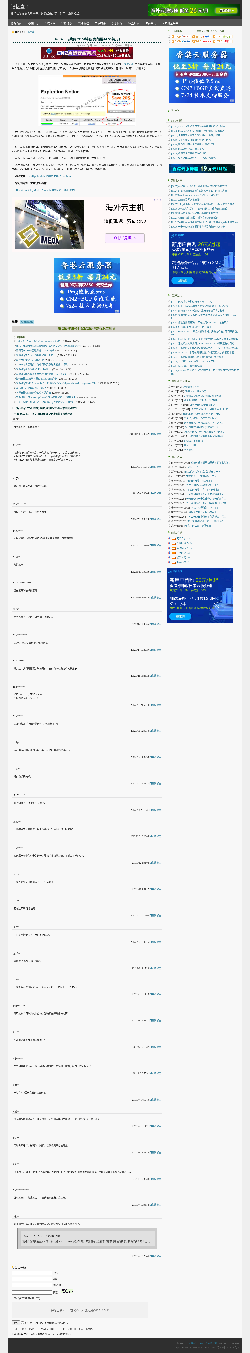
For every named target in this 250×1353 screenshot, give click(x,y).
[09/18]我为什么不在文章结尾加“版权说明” (193, 144)
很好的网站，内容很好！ (200, 480)
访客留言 (150, 23)
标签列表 (133, 23)
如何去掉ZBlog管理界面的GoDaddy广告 (36, 378)
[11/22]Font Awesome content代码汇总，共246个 (195, 195)
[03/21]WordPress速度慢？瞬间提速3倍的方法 (194, 217)
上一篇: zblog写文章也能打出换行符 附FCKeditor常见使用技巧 (44, 408)
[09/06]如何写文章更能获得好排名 (188, 153)
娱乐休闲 (117, 23)
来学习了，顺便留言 (195, 391)
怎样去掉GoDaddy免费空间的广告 (33, 392)
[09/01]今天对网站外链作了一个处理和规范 (193, 158)
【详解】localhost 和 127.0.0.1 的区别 (193, 361)
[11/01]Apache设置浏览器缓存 (186, 199)
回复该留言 (155, 434)
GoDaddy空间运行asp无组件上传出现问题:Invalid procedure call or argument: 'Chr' (56, 383)
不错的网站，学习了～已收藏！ (204, 489)
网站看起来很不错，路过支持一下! (203, 471)
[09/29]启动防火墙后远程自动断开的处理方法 (194, 213)
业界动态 (66, 23)
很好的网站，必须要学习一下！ (202, 485)
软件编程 (83, 23)
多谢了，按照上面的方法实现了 (200, 418)
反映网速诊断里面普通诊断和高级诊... (210, 462)
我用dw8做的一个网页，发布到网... (202, 400)
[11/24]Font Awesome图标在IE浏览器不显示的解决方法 (199, 190)
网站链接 (57, 1285)
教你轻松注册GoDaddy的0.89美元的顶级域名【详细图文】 (46, 397)
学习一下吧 (190, 445)
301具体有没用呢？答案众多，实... (203, 427)
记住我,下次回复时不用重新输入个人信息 (46, 1323)
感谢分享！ (193, 467)
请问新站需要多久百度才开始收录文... (206, 494)
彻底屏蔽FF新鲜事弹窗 (186, 366)
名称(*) (56, 1273)
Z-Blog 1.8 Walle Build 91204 (203, 1343)
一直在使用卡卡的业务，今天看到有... (206, 498)
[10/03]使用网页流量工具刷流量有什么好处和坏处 (197, 135)
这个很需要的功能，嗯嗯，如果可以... (203, 396)
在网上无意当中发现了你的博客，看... (206, 516)
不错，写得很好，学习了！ (205, 507)
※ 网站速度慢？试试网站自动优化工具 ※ (87, 328)
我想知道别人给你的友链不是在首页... (202, 414)
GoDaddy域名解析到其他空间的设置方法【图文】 (41, 374)
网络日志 (33, 23)
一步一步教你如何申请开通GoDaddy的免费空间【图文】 (45, 402)
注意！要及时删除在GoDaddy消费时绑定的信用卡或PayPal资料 (48, 346)
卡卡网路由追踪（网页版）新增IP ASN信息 (197, 357)
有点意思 (188, 450)
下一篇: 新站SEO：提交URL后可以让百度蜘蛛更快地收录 (42, 414)
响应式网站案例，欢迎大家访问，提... (210, 409)
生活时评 (100, 23)
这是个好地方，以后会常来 (203, 512)
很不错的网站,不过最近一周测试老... (206, 521)
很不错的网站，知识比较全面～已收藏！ (207, 503)
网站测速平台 (170, 23)
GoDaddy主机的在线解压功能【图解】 (36, 355)
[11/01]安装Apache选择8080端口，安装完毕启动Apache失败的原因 (205, 222)
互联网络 (49, 23)
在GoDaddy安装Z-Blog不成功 (31, 388)
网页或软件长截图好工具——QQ (191, 301)
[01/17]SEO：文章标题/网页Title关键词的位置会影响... (199, 126)
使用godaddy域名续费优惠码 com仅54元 (51, 176)
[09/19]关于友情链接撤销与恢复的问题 (191, 140)
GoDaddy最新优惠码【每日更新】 (33, 369)
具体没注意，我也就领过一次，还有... (203, 423)
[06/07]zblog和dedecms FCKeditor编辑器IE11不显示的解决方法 (202, 204)
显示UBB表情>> (86, 1329)
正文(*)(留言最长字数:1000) (26, 1298)
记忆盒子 (20, 6)
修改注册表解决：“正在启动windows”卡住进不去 (200, 322)
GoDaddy (129, 64)
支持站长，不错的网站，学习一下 (203, 476)
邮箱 (55, 1279)
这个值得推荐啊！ (192, 387)
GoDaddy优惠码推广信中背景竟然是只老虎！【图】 (43, 364)
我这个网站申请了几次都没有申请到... (204, 432)
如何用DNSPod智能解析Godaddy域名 (35, 350)
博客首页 (16, 23)
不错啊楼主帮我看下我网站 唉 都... (206, 436)
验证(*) (56, 1292)
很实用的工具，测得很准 (198, 525)
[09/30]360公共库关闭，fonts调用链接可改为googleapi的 (199, 208)
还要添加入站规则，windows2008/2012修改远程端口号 (202, 343)
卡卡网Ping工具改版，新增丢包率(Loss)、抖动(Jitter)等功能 (205, 348)
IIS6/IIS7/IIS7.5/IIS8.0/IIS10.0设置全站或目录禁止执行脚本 (204, 339)
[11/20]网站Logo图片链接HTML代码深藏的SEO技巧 (198, 131)
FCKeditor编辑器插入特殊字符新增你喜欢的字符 (199, 306)
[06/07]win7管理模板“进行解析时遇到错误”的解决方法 (199, 186)
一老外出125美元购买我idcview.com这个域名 (39, 341)
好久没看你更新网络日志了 (204, 405)
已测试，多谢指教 (193, 441)
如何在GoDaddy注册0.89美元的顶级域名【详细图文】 (46, 190)
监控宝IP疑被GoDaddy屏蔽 (30, 360)
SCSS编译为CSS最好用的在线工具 (192, 327)
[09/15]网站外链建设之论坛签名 (187, 149)
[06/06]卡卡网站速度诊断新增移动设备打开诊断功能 (198, 226)
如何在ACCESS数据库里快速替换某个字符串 (198, 310)
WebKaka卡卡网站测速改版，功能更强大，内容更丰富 (202, 352)
